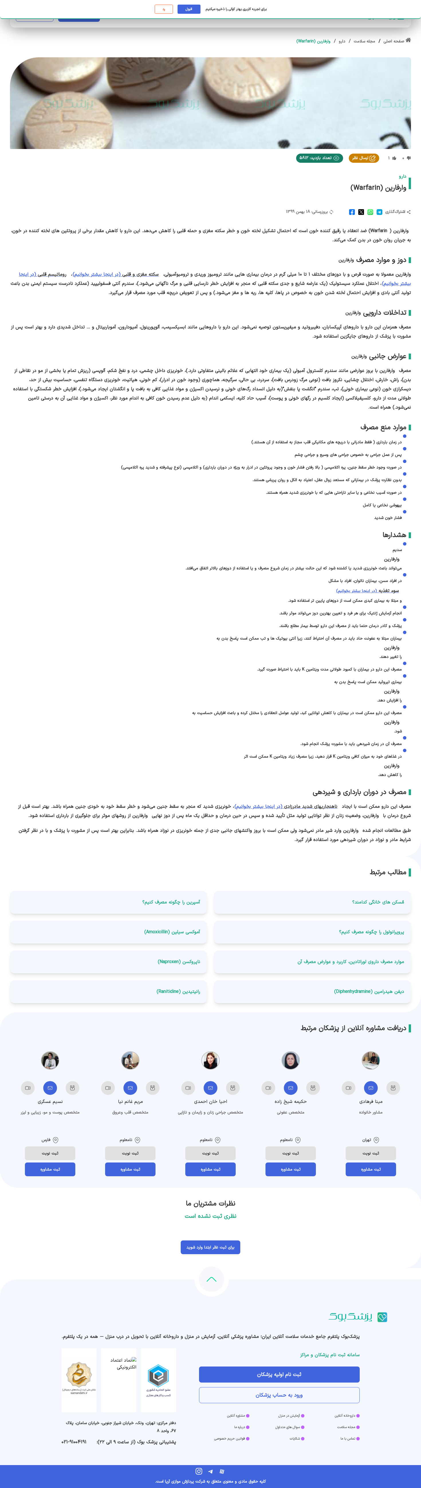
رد (163, 9)
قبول (189, 9)
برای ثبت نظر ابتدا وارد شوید (210, 1247)
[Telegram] (210, 1471)
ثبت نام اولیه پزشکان (279, 1375)
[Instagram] (199, 1471)
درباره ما (239, 1427)
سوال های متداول (288, 1427)
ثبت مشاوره (371, 1170)
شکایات (295, 1438)
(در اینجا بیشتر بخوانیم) (116, 274)
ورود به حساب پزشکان (279, 1395)
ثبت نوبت (371, 1153)
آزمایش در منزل (289, 1415)
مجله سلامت (346, 1427)
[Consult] (371, 1088)
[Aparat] (222, 1471)
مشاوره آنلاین (236, 1415)
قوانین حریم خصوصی (229, 1438)
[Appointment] (393, 1088)
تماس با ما (348, 1438)
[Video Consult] (348, 1088)
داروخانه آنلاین (345, 1415)
